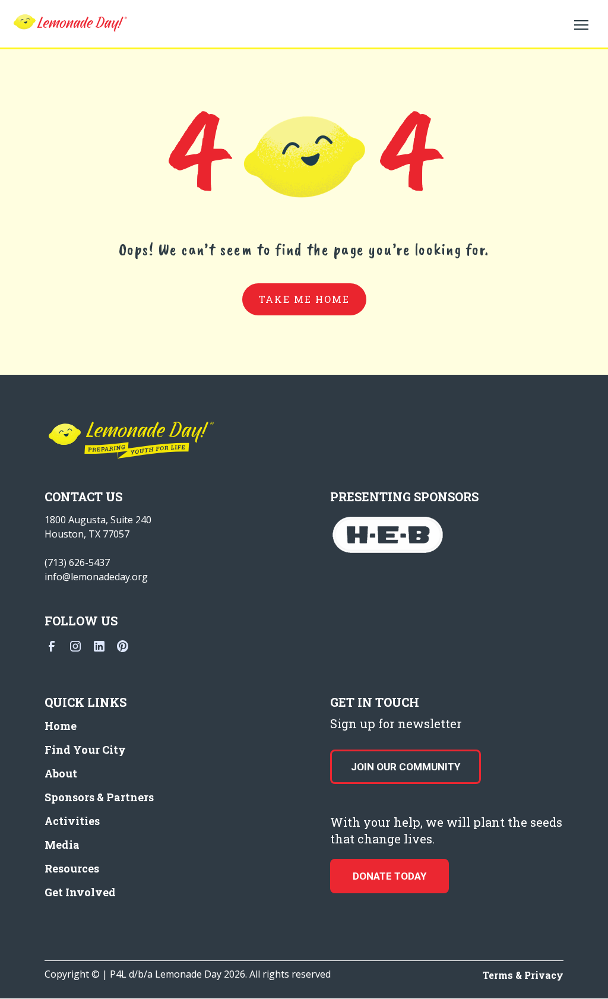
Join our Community (405, 767)
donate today (389, 876)
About (61, 773)
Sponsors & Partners (99, 797)
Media (62, 844)
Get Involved (80, 892)
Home (61, 726)
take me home (304, 299)
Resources (72, 868)
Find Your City (85, 749)
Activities (72, 821)
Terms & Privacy (523, 975)
